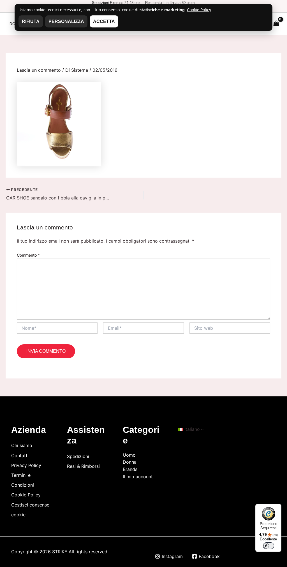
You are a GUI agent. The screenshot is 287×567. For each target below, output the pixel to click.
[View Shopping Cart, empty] (276, 24)
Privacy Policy (26, 465)
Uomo (129, 455)
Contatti (20, 455)
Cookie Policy (26, 495)
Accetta (104, 21)
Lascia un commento (39, 70)
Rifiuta (31, 21)
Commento (28, 255)
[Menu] (278, 507)
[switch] (268, 545)
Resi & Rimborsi (83, 466)
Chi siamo (21, 445)
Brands (130, 469)
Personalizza (66, 21)
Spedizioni (78, 456)
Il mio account (138, 476)
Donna (129, 462)
